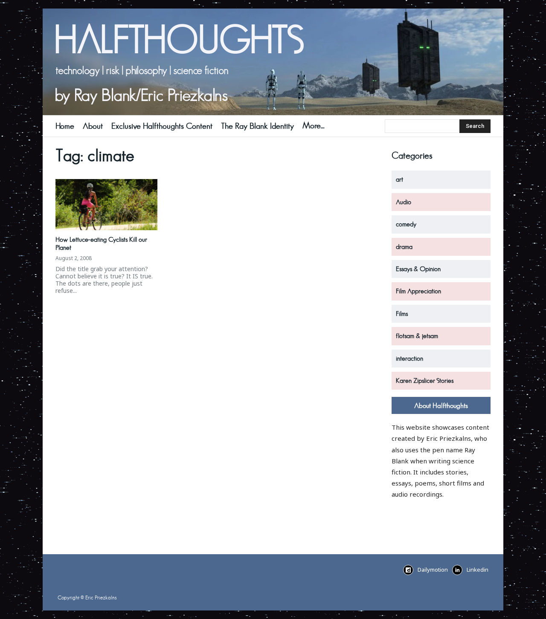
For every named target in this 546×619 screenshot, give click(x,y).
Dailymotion (433, 569)
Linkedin (477, 569)
